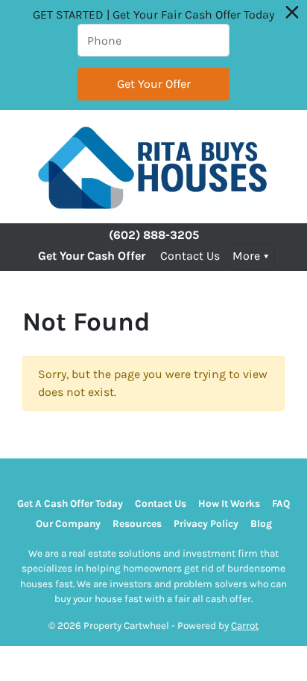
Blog (261, 523)
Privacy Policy (206, 523)
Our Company (68, 523)
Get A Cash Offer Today (70, 503)
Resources (137, 523)
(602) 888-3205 (154, 235)
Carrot (245, 625)
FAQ (281, 503)
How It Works (229, 503)
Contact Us (190, 256)
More (246, 256)
